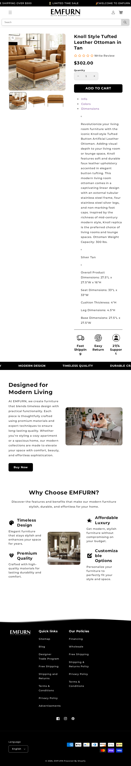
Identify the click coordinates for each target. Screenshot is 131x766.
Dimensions (90, 108)
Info (84, 99)
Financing (76, 638)
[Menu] (10, 12)
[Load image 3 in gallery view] (55, 100)
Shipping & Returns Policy (79, 664)
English (16, 748)
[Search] (125, 22)
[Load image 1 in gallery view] (17, 100)
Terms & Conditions (46, 688)
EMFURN (58, 761)
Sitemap (44, 638)
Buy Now (21, 467)
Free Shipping (49, 666)
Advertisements (50, 705)
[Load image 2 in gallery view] (36, 100)
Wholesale (76, 646)
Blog (42, 646)
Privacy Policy (48, 698)
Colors (86, 104)
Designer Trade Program (49, 656)
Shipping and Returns (48, 676)
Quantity (79, 70)
